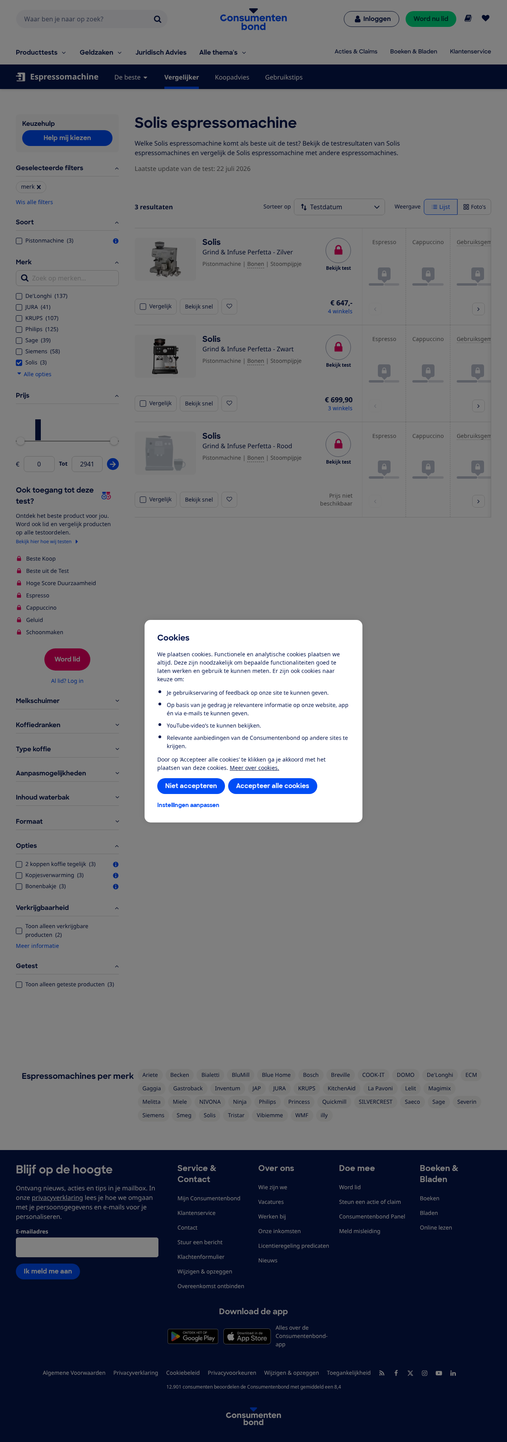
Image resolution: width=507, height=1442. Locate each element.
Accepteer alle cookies (272, 786)
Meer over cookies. (254, 767)
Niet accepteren (191, 786)
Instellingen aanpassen (188, 805)
